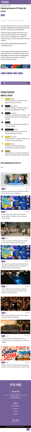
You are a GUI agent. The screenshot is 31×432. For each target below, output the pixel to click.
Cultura (2, 15)
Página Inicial (3, 20)
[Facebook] (12, 422)
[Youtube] (14, 422)
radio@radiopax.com (17, 397)
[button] (29, 2)
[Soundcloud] (19, 422)
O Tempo (15, 411)
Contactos (15, 414)
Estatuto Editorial (16, 405)
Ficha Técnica (15, 408)
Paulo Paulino (15, 426)
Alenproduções (21, 426)
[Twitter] (16, 422)
